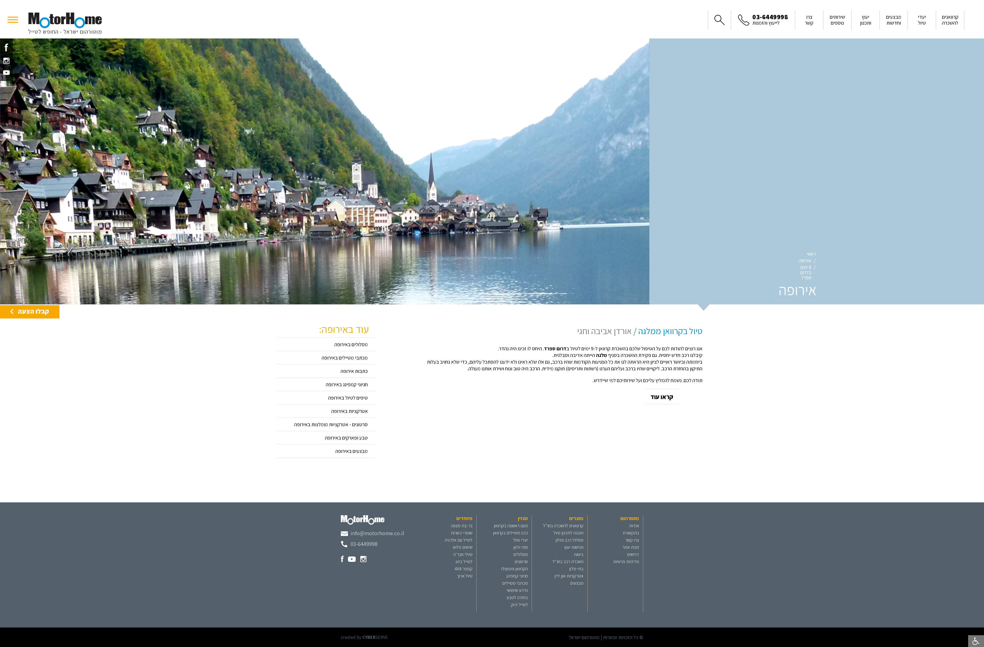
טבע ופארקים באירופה (346, 437)
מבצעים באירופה (351, 451)
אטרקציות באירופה (349, 411)
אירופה (805, 260)
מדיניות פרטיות (626, 561)
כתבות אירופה (354, 371)
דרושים (633, 554)
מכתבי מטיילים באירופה (345, 357)
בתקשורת (631, 533)
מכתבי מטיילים (515, 583)
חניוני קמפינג (517, 576)
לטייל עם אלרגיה (459, 540)
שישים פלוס (463, 547)
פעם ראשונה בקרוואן (511, 526)
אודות (634, 526)
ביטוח (578, 554)
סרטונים (521, 561)
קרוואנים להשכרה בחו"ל (563, 526)
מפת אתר (630, 547)
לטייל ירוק (519, 605)
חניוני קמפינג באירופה (347, 384)
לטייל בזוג (464, 561)
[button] (13, 19)
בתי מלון (576, 569)
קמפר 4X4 (464, 569)
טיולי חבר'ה (463, 554)
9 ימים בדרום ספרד (805, 272)
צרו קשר (632, 540)
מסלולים (520, 554)
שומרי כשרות (462, 533)
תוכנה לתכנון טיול (568, 533)
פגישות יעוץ (573, 547)
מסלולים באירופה (351, 344)
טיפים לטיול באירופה (348, 397)
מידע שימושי (517, 590)
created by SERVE (364, 637)
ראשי (811, 253)
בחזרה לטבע (517, 597)
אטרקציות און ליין (569, 576)
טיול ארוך (465, 576)
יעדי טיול (520, 540)
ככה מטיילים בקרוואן (510, 533)
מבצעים (576, 583)
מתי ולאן (520, 547)
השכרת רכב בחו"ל (567, 561)
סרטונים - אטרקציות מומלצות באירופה (331, 424)
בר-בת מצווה (462, 526)
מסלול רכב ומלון (569, 540)
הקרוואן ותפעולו (514, 569)
